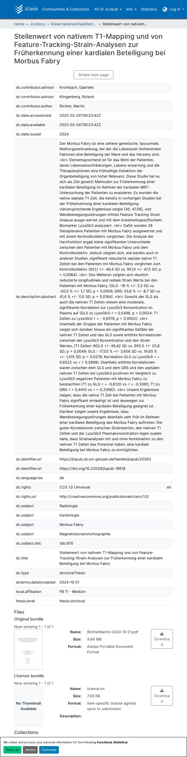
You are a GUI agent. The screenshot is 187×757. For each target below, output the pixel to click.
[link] (162, 639)
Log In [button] (175, 9)
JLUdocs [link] (37, 24)
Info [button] (129, 9)
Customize (49, 750)
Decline (30, 750)
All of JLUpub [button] (106, 9)
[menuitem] (108, 9)
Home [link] (19, 24)
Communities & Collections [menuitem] (65, 9)
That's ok (12, 750)
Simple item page (93, 74)
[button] (26, 9)
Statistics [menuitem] (149, 9)
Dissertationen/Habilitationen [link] (74, 24)
